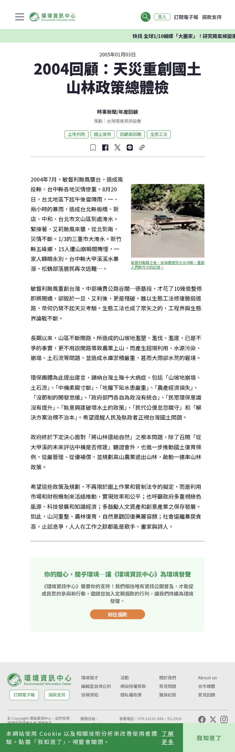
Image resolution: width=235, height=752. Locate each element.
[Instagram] (224, 719)
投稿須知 (89, 695)
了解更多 (168, 737)
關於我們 (167, 677)
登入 (162, 17)
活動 (124, 677)
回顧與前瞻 (130, 134)
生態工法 (158, 134)
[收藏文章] (93, 147)
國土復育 (102, 134)
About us (207, 677)
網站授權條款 (133, 686)
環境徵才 (89, 677)
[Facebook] (202, 719)
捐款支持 (212, 17)
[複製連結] (142, 147)
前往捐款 (117, 614)
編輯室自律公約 (96, 686)
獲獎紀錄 (167, 695)
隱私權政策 (131, 695)
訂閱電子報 (186, 17)
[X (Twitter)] (213, 719)
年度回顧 (128, 111)
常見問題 (167, 686)
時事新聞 (107, 111)
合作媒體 (206, 686)
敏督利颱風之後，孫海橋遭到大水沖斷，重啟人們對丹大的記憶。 (167, 265)
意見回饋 (206, 695)
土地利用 (76, 134)
